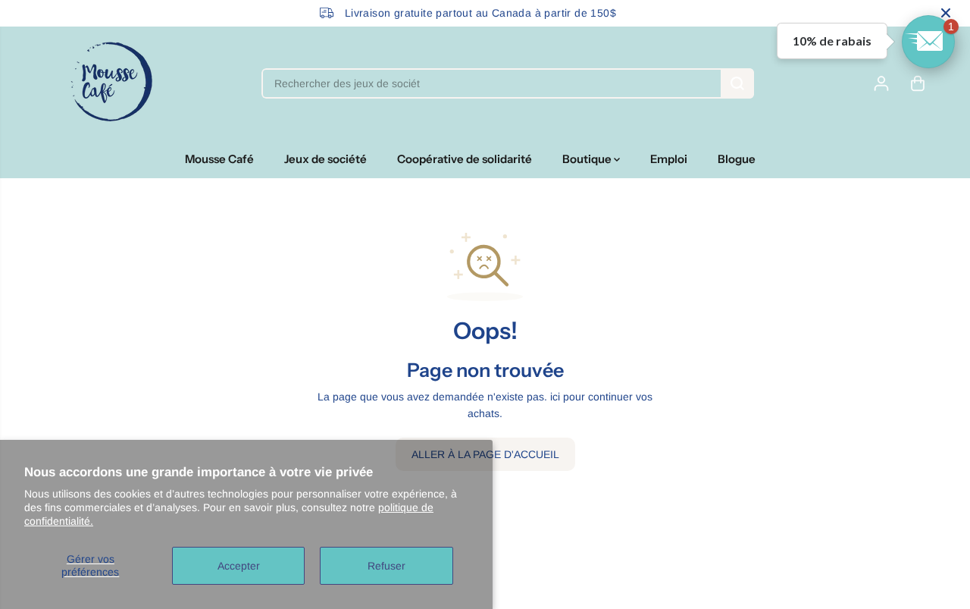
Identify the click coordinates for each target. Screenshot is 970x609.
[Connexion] (881, 83)
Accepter (238, 566)
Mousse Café (219, 159)
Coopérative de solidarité (464, 159)
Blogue (737, 159)
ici (555, 397)
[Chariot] (917, 83)
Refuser (386, 566)
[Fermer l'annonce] (946, 13)
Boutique (588, 159)
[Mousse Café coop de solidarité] (111, 83)
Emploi (668, 159)
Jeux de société (325, 159)
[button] (928, 41)
